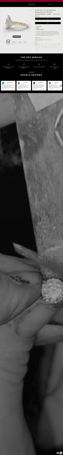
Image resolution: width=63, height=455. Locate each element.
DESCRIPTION (39, 26)
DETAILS (37, 27)
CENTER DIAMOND (40, 29)
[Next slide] (30, 24)
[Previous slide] (3, 24)
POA (48, 18)
